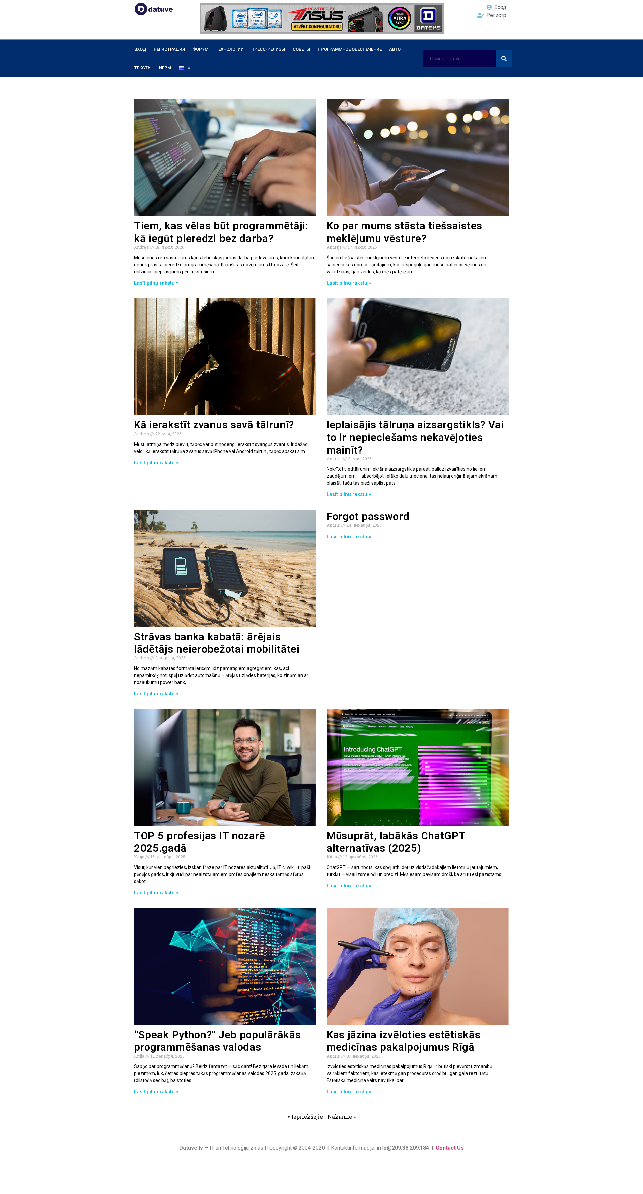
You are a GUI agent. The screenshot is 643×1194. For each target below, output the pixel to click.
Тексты (143, 67)
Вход (140, 49)
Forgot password (368, 516)
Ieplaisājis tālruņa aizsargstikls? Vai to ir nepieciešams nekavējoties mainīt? (415, 437)
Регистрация (169, 49)
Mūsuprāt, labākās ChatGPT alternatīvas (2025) (396, 842)
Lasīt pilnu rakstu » (156, 283)
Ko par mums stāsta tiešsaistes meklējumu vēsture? (404, 232)
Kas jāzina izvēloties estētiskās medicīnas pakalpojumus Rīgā (403, 1041)
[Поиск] (504, 58)
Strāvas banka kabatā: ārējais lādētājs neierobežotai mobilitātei (217, 643)
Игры (165, 67)
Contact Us (450, 1148)
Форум (200, 49)
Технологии (230, 49)
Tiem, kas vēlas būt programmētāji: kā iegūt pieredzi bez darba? (221, 232)
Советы (301, 49)
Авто (395, 49)
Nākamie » (342, 1116)
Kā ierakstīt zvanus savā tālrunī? (214, 425)
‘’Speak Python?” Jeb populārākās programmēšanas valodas (217, 1041)
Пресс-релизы (268, 49)
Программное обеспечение (350, 49)
